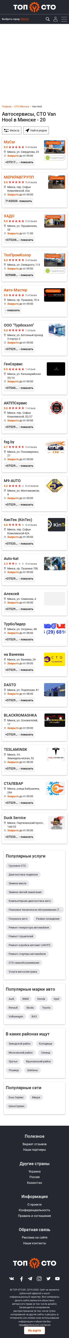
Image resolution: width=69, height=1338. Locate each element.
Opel (56, 998)
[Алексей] (34, 602)
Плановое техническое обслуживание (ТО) (35, 909)
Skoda (30, 1007)
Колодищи (45, 1043)
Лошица (14, 1070)
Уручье (13, 1061)
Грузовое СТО (17, 865)
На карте (34, 1330)
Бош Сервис (16, 1097)
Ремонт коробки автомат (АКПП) (29, 945)
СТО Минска (21, 106)
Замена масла (17, 883)
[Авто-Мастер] (34, 301)
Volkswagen (16, 1016)
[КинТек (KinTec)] (34, 532)
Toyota (46, 1007)
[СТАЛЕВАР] (34, 794)
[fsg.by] (34, 454)
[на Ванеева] (34, 663)
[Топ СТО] (34, 7)
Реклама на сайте (34, 1237)
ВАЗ (34, 1016)
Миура (36, 1097)
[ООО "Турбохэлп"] (34, 338)
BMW (25, 998)
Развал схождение (47, 918)
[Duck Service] (34, 828)
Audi (11, 998)
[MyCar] (34, 153)
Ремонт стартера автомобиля (27, 953)
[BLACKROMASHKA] (34, 726)
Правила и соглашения (34, 1216)
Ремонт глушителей (21, 936)
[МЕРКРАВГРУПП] (34, 190)
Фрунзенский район (38, 1061)
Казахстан (34, 1183)
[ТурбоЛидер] (34, 632)
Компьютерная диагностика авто (30, 900)
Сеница (45, 1052)
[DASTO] (34, 693)
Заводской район (19, 1043)
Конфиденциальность (34, 1210)
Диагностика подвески (23, 874)
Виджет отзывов (35, 1144)
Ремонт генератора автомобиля (29, 927)
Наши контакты (34, 1243)
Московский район (21, 1052)
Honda (41, 998)
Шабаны (32, 1070)
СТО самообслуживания (24, 962)
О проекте (34, 1204)
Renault (13, 1007)
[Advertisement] (34, 60)
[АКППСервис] (34, 415)
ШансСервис (17, 1106)
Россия (35, 1177)
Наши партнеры (34, 1150)
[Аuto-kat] (34, 569)
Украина (35, 1171)
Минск (25, 18)
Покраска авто (18, 918)
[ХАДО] (34, 228)
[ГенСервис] (34, 376)
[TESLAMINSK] (34, 760)
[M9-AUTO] (34, 493)
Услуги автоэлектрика (23, 971)
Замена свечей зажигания (25, 892)
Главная (6, 106)
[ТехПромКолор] (34, 266)
